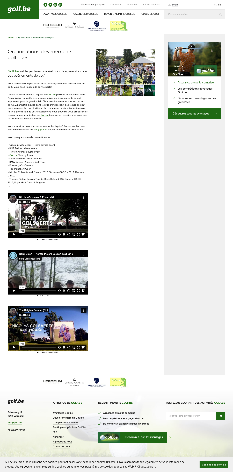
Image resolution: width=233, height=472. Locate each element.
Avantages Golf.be (63, 413)
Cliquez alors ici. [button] (147, 466)
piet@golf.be (40, 129)
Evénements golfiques (93, 4)
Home (10, 37)
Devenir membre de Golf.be (68, 417)
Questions (116, 4)
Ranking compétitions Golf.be (69, 427)
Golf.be (13, 71)
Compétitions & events (65, 422)
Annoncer (132, 4)
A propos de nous (62, 441)
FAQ (55, 432)
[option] (50, 26)
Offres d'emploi (151, 4)
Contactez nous (61, 446)
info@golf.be (15, 422)
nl (215, 5)
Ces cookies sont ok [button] (214, 464)
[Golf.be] (19, 9)
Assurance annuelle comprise (196, 82)
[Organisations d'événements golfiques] (125, 66)
